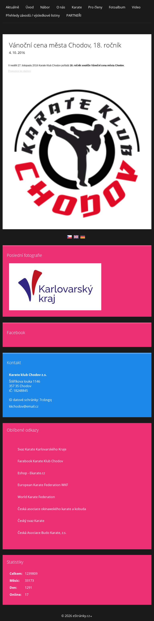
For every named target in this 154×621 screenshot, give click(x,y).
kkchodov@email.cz (23, 406)
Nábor (45, 7)
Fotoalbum (117, 7)
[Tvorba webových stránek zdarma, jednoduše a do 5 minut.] (91, 616)
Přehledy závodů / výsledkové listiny (33, 15)
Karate (77, 7)
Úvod (30, 7)
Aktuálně (12, 7)
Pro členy (95, 7)
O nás (61, 7)
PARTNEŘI (73, 15)
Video (136, 7)
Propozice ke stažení (19, 71)
